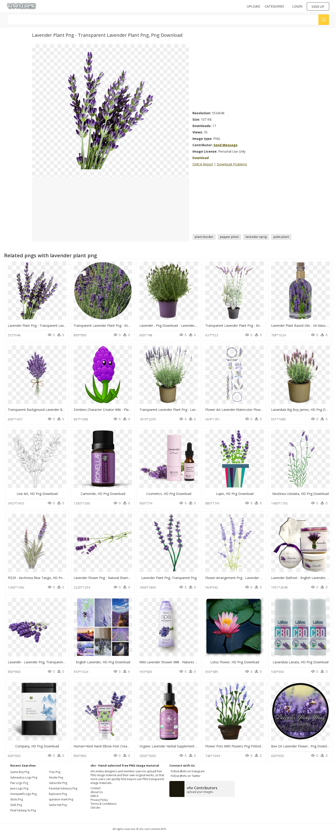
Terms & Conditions (103, 804)
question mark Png (61, 799)
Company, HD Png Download (37, 746)
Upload (253, 6)
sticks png (16, 799)
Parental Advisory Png (63, 788)
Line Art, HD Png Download (37, 493)
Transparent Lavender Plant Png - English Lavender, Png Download (123, 325)
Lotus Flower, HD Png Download (234, 662)
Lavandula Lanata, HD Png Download (300, 662)
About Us (97, 792)
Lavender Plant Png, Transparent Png (169, 578)
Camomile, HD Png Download (103, 493)
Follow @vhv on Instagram (187, 771)
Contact (96, 788)
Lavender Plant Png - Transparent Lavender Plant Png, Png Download (59, 325)
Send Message (225, 145)
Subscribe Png (58, 783)
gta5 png (16, 805)
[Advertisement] (248, 76)
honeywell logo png (23, 794)
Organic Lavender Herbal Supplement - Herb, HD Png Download (186, 746)
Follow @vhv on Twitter (184, 776)
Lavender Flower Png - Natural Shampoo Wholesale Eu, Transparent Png (127, 578)
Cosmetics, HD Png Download (168, 493)
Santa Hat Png (58, 805)
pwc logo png (19, 783)
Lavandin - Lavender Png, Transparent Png (39, 662)
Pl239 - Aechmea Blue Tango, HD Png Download (44, 578)
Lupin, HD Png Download (234, 493)
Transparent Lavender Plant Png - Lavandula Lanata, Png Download (189, 409)
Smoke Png (56, 777)
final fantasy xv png (23, 810)
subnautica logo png (23, 777)
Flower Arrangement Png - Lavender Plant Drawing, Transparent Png (256, 578)
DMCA (95, 796)
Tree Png (54, 772)
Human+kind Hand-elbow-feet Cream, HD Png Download (117, 746)
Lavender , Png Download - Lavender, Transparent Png (180, 325)
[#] (110, 110)
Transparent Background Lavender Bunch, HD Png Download (53, 409)
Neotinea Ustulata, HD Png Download (300, 493)
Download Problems (232, 164)
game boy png (19, 772)
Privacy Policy (99, 800)
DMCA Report (202, 164)
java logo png (19, 788)
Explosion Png (58, 794)
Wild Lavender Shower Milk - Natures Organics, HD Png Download (188, 662)
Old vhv (95, 808)
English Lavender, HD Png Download (103, 662)
